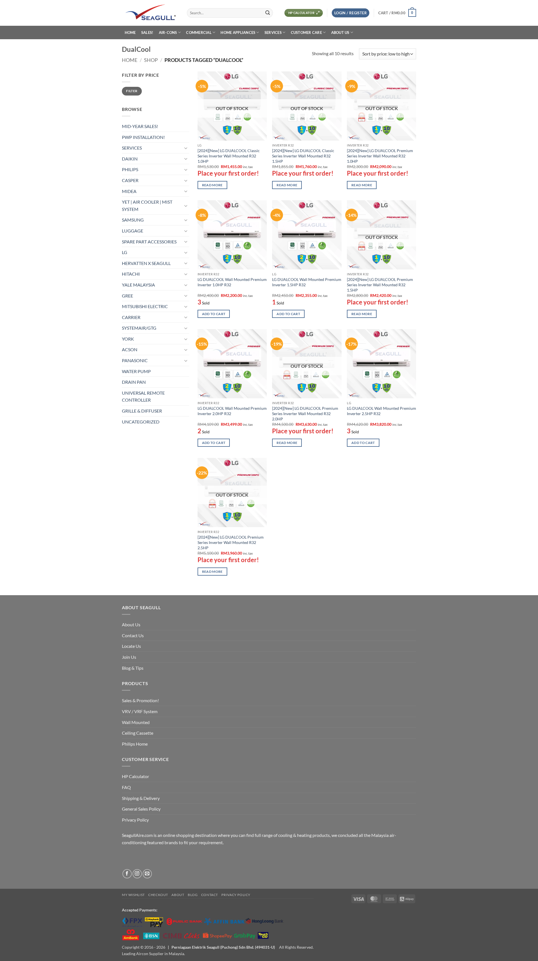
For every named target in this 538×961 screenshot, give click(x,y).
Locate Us (131, 646)
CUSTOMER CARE (306, 32)
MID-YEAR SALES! (140, 126)
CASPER (130, 180)
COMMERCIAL (199, 32)
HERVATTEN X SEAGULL (146, 263)
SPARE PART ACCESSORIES (149, 241)
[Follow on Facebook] (127, 873)
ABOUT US (340, 32)
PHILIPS (130, 169)
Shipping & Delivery (141, 798)
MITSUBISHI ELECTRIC (145, 306)
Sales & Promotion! (140, 700)
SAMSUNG (133, 219)
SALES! (147, 32)
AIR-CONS (168, 32)
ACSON (129, 349)
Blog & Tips (132, 668)
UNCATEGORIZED (140, 421)
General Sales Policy (141, 808)
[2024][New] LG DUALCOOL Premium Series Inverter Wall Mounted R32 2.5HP (231, 542)
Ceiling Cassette (137, 733)
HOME (130, 32)
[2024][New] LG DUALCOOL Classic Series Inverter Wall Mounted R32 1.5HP (303, 155)
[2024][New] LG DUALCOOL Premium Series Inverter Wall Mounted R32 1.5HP (380, 284)
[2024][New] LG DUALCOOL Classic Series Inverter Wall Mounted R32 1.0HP (229, 155)
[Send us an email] (147, 873)
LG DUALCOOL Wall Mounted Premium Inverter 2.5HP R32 (381, 411)
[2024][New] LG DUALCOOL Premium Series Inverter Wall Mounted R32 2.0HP (305, 413)
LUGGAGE (132, 230)
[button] (350, 13)
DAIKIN (130, 158)
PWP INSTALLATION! (143, 137)
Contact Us (133, 635)
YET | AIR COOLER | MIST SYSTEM (147, 205)
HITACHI (131, 273)
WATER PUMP (136, 371)
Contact (209, 895)
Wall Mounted (136, 722)
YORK (128, 338)
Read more (212, 185)
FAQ (126, 787)
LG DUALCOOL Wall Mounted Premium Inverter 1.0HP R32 (232, 282)
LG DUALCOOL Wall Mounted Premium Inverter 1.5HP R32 (306, 282)
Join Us (129, 657)
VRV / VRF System (139, 711)
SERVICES (273, 32)
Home (129, 60)
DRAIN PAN (134, 382)
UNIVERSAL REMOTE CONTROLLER (143, 396)
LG (124, 252)
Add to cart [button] (214, 314)
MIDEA (129, 191)
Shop (151, 60)
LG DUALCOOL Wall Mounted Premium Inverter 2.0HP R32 (232, 411)
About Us (131, 624)
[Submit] (267, 13)
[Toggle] (185, 148)
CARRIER (131, 317)
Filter (131, 91)
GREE (127, 295)
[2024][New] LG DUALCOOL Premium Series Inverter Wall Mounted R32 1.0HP (380, 155)
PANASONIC (135, 360)
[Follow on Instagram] (137, 873)
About (177, 895)
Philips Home (135, 743)
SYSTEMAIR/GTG (139, 328)
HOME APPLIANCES (238, 32)
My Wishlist (133, 895)
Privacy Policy (135, 819)
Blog (193, 895)
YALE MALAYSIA (138, 284)
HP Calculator (135, 776)
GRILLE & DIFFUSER (142, 410)
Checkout (158, 895)
